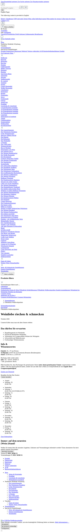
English (62, 51)
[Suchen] (3, 4)
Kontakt (3, 51)
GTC (7, 20)
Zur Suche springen (24, 1)
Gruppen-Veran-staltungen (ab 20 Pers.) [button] (8, 294)
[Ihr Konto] (3, 23)
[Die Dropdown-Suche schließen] (26, 7)
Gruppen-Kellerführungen (9, 297)
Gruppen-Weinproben (24, 297)
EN (2, 10)
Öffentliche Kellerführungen (28, 290)
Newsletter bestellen (7, 451)
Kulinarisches (5, 290)
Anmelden (4, 30)
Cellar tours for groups (68, 19)
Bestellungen (39, 34)
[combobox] (10, 8)
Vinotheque (9, 19)
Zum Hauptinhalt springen (9, 1)
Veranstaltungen (10, 300)
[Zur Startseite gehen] (8, 39)
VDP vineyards (18, 19)
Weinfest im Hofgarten (15, 292)
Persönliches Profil (13, 34)
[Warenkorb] (2, 37)
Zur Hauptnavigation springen (39, 1)
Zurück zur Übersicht (7, 372)
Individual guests (40, 19)
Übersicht (4, 34)
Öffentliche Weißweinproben (46, 290)
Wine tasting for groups (53, 19)
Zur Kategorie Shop (7, 53)
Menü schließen (8, 27)
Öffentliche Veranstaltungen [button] (6, 287)
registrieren (7, 32)
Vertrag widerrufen (33, 51)
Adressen (22, 34)
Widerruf (24, 51)
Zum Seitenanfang (6, 436)
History (3, 19)
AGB (41, 51)
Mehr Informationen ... (62, 522)
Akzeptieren (5, 524)
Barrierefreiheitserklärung (51, 51)
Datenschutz (10, 51)
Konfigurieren (5, 528)
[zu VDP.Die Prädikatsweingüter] (11, 520)
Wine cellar (31, 19)
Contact (3, 20)
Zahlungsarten (30, 34)
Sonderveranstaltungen (63, 290)
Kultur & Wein (14, 290)
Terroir (25, 19)
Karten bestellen (6, 377)
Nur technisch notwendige (9, 526)
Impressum (18, 51)
